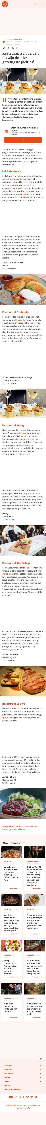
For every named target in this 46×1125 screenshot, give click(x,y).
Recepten (8, 1069)
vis (17, 329)
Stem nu (23, 140)
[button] (39, 1065)
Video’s (7, 1085)
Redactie (9, 39)
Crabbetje (20, 320)
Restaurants (9, 1073)
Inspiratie (18, 39)
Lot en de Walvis (15, 179)
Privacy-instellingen (12, 1089)
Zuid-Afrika (24, 194)
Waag (23, 436)
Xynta (27, 1108)
